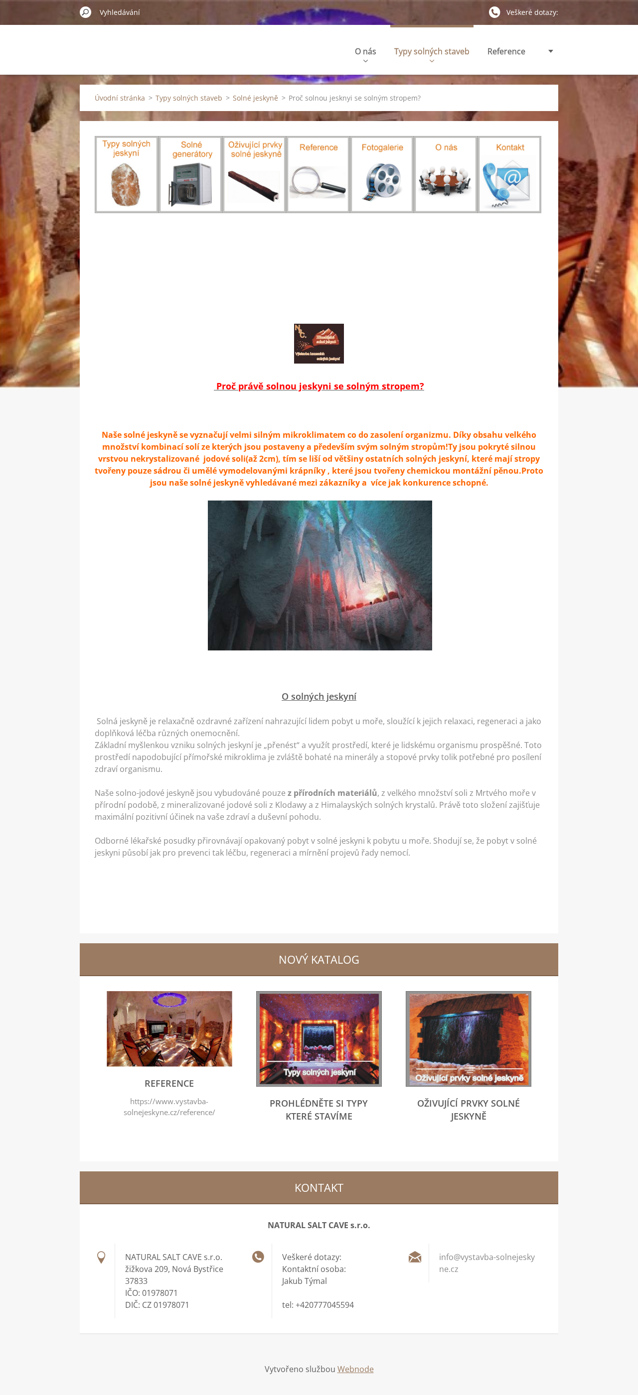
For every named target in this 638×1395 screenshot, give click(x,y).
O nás (365, 51)
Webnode (355, 1369)
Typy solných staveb (432, 51)
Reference (506, 51)
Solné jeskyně (255, 98)
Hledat (86, 12)
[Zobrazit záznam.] (169, 1063)
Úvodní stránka (120, 98)
